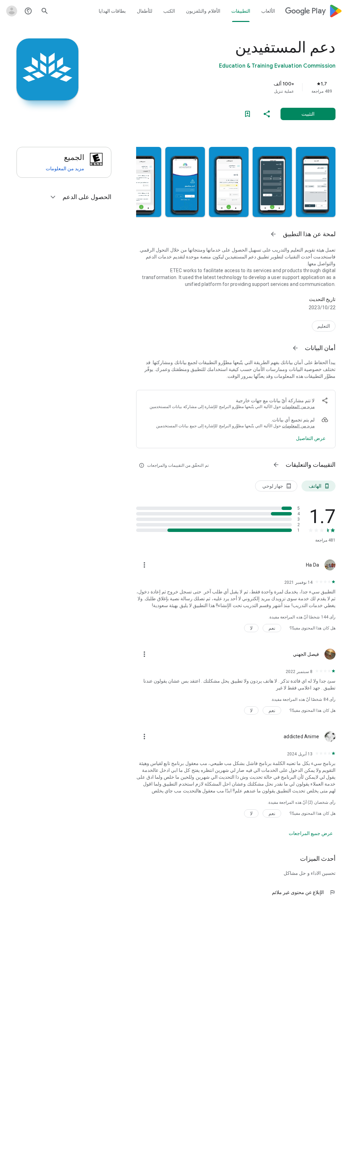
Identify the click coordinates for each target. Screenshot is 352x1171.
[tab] (267, 11)
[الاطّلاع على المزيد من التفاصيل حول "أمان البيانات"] (310, 438)
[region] (226, 87)
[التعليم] (324, 326)
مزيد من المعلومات (298, 406)
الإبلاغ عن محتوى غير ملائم (304, 892)
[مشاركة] (266, 114)
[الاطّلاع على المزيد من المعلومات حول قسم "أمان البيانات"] (295, 348)
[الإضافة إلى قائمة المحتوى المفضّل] (247, 114)
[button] (316, 182)
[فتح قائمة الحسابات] (11, 11)
